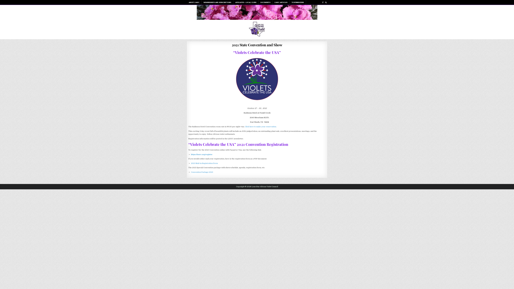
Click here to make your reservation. (261, 127)
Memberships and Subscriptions (217, 2)
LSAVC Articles (281, 2)
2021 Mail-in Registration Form (204, 163)
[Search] (326, 2)
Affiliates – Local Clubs (245, 2)
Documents (265, 2)
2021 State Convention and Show (257, 45)
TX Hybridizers (298, 2)
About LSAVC (194, 2)
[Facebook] (323, 2)
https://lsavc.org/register (201, 154)
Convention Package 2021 (202, 172)
